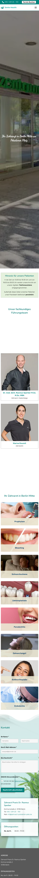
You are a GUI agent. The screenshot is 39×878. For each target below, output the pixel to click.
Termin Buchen (29, 2)
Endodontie (19, 711)
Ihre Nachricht (7, 764)
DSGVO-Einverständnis (10, 782)
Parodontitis (19, 632)
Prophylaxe (19, 527)
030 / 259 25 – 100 (13, 817)
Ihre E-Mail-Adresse (9, 753)
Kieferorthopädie (19, 685)
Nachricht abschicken (12, 795)
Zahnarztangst (19, 659)
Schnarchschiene (19, 580)
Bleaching (19, 553)
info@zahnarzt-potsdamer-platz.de (20, 820)
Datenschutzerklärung (22, 787)
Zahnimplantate (19, 606)
